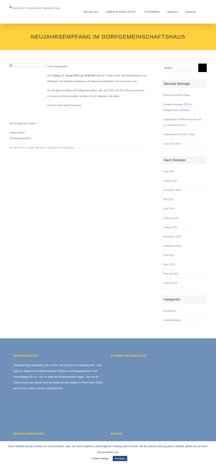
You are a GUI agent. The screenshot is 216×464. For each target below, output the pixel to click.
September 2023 (172, 245)
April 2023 (168, 255)
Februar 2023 (170, 273)
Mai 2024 (168, 199)
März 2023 (169, 264)
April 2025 (168, 171)
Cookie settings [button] (100, 458)
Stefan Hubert (19, 148)
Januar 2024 (170, 227)
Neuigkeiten (52, 148)
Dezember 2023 (172, 236)
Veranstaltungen (66, 148)
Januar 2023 (170, 283)
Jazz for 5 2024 (171, 143)
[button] (201, 12)
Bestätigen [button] (120, 458)
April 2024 (168, 208)
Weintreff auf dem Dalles (176, 95)
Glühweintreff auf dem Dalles (179, 134)
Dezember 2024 (172, 190)
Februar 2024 (170, 218)
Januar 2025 (170, 180)
